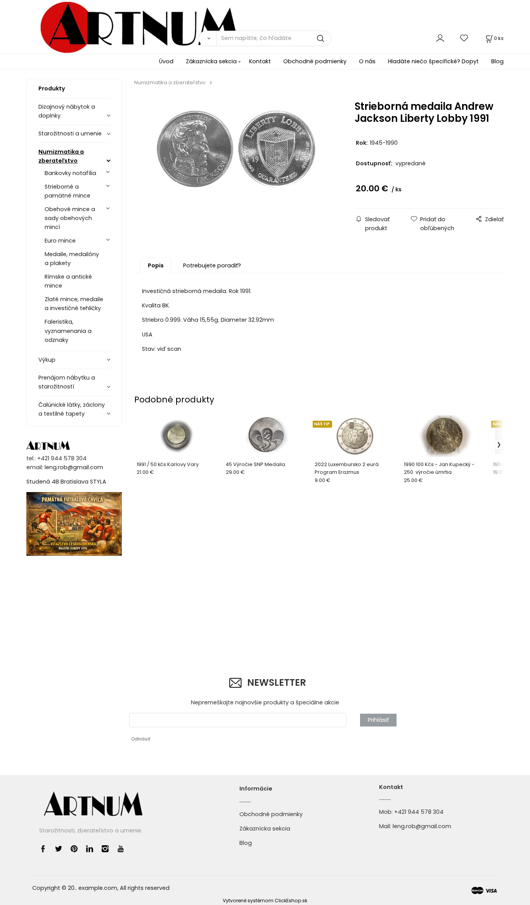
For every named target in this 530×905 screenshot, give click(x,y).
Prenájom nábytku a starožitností (66, 382)
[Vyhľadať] (207, 38)
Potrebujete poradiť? (212, 265)
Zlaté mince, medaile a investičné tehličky (74, 303)
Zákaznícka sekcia (211, 61)
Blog (497, 61)
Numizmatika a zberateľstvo (61, 156)
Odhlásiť (140, 739)
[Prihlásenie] (440, 38)
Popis (156, 265)
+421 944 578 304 (418, 812)
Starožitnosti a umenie (70, 133)
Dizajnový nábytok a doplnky (66, 111)
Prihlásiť (378, 720)
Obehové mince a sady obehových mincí (70, 218)
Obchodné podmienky (314, 61)
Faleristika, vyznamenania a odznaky (68, 330)
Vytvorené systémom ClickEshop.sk (265, 900)
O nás (367, 61)
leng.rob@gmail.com (74, 467)
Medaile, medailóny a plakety (72, 258)
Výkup (46, 360)
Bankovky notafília (70, 173)
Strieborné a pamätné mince (67, 191)
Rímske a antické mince (68, 281)
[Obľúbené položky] (464, 38)
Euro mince (60, 240)
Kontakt (260, 61)
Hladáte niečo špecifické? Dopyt (433, 61)
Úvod (166, 61)
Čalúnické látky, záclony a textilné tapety (71, 409)
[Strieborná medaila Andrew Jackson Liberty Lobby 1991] (235, 161)
